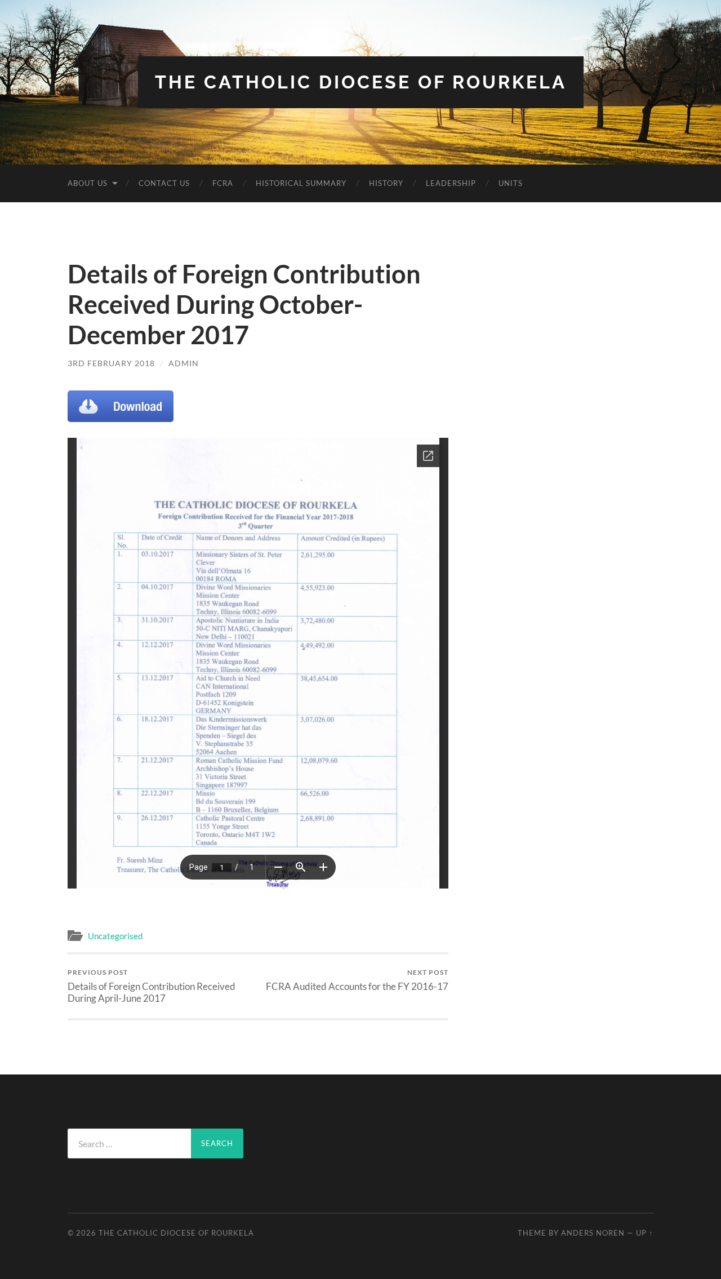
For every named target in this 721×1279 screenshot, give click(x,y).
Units (511, 183)
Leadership (451, 183)
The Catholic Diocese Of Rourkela (361, 82)
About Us (88, 183)
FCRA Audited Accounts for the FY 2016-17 (357, 980)
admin (183, 363)
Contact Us (164, 183)
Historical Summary (301, 183)
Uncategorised (115, 936)
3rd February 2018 (111, 363)
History (386, 183)
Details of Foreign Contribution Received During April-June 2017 (151, 986)
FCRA (222, 183)
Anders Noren (593, 1232)
